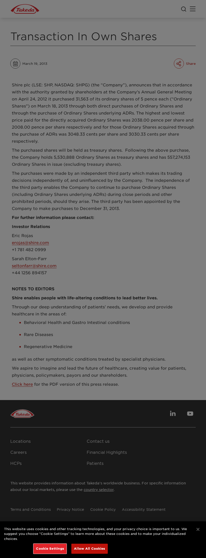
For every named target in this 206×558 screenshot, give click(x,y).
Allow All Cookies (89, 548)
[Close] (197, 529)
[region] (103, 539)
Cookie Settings (50, 548)
